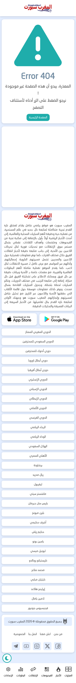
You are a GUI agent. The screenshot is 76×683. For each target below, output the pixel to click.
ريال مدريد (38, 474)
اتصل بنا (32, 634)
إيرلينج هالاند (38, 589)
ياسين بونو (38, 541)
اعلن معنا (45, 634)
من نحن (58, 634)
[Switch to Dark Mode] (7, 658)
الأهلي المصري (38, 455)
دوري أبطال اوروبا (38, 360)
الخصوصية (19, 634)
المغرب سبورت (17, 621)
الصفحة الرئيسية (38, 117)
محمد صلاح (38, 570)
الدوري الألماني (38, 408)
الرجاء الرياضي (38, 427)
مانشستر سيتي (38, 494)
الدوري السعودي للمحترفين (38, 341)
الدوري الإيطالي (38, 398)
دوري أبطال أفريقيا (38, 370)
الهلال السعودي (38, 446)
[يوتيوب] (26, 646)
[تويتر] (47, 646)
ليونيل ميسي (38, 551)
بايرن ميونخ (38, 513)
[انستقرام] (37, 646)
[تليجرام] (16, 646)
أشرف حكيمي (38, 522)
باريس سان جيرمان (38, 503)
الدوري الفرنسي (38, 417)
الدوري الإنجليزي (38, 379)
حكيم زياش (38, 532)
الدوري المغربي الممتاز (38, 332)
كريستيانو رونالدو (38, 560)
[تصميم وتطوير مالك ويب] (65, 621)
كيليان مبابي (38, 579)
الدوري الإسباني (38, 389)
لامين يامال (38, 598)
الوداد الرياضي (38, 436)
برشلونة (38, 465)
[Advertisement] (38, 167)
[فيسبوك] (58, 646)
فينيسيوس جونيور (38, 608)
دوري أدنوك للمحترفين (38, 351)
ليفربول (38, 484)
